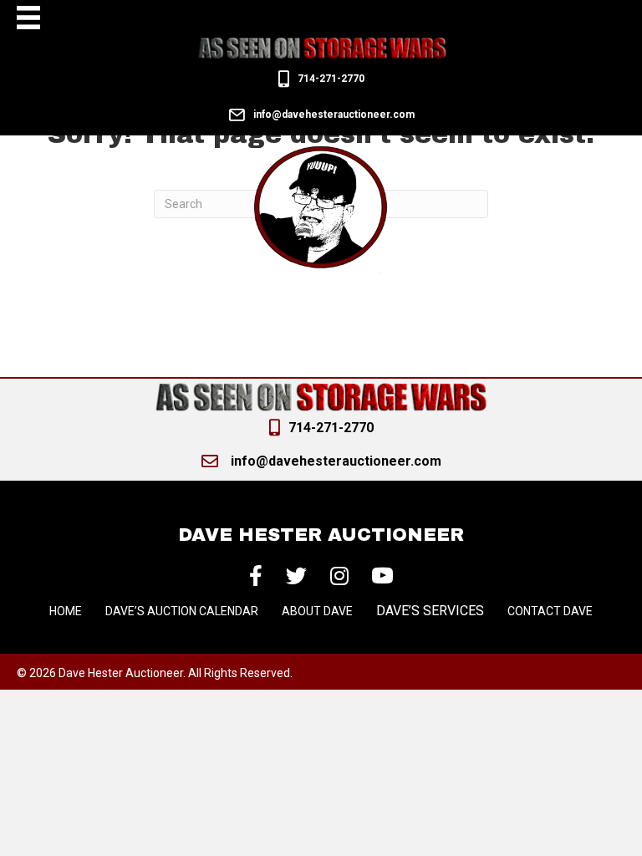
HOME (65, 611)
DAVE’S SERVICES (430, 611)
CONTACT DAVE (550, 611)
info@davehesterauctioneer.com (334, 114)
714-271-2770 (331, 78)
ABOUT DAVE (317, 611)
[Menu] (28, 17)
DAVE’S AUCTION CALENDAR (181, 611)
